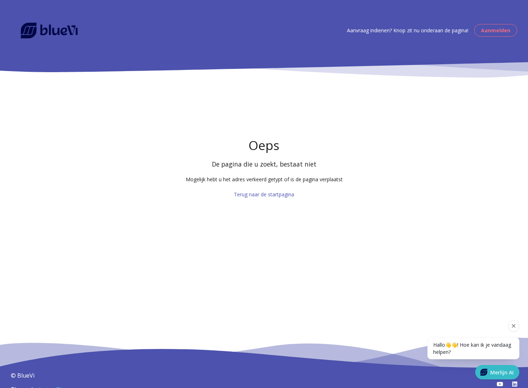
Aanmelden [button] (495, 30)
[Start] (49, 30)
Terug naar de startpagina (264, 194)
